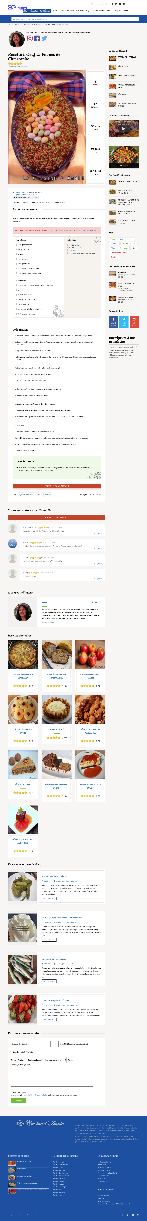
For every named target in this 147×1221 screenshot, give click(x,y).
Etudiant (114, 257)
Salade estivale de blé (127, 181)
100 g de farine (24, 264)
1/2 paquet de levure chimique (29, 273)
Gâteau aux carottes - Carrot (56, 786)
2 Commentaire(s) (70, 922)
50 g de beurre (23, 304)
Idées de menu (98, 10)
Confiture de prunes (127, 76)
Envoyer (18, 1101)
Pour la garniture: (25, 295)
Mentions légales (104, 1170)
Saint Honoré (57, 729)
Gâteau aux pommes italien (90, 676)
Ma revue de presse (104, 1167)
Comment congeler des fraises (55, 1000)
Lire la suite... (48, 898)
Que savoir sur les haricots (54, 959)
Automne (114, 244)
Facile (113, 239)
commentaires (21, 66)
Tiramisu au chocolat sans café (127, 222)
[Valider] (137, 346)
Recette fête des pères (60, 1173)
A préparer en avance (119, 252)
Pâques (48, 494)
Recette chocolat (59, 1170)
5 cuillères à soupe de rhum (28, 268)
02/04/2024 (48, 964)
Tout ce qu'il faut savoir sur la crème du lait (62, 917)
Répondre (99, 533)
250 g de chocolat (25, 245)
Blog (87, 10)
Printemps (123, 248)
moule (73, 253)
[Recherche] (136, 19)
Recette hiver (57, 1195)
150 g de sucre (23, 259)
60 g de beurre (23, 249)
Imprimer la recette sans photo (25, 194)
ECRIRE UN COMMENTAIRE (57, 486)
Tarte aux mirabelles (127, 57)
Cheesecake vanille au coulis (90, 786)
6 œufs (21, 254)
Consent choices (103, 1176)
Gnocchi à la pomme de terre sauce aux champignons (128, 202)
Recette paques (58, 1184)
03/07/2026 (48, 881)
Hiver (130, 239)
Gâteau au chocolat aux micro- (23, 841)
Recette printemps (59, 1187)
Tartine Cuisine (30, 527)
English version (121, 10)
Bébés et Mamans (104, 1201)
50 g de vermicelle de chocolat (29, 309)
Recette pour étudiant (60, 1165)
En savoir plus (47, 622)
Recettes (56, 10)
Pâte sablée (21, 1168)
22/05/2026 (48, 1005)
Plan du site (102, 1165)
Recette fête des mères (61, 1176)
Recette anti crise (129, 244)
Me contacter (102, 1178)
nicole (25, 557)
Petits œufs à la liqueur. (27, 314)
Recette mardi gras (59, 1181)
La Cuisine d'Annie (104, 1162)
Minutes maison (103, 1196)
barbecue (80, 10)
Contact (109, 10)
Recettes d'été (68, 10)
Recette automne (59, 1192)
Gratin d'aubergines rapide (127, 104)
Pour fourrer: (23, 280)
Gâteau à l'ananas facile (23, 731)
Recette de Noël (58, 1162)
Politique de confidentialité (37, 1095)
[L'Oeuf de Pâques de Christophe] (47, 126)
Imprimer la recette (21, 192)
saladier (77, 245)
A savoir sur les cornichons (54, 876)
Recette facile (57, 1167)
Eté (121, 239)
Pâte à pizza (123, 66)
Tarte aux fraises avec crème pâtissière (31, 1190)
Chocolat (39, 494)
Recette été (57, 1189)
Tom (25, 572)
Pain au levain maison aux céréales (127, 212)
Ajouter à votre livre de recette (26, 197)
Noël (134, 248)
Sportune (101, 1198)
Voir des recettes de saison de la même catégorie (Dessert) (73, 230)
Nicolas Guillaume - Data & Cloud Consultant (114, 1204)
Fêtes (113, 248)
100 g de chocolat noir (26, 299)
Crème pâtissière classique (27, 1183)
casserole (78, 248)
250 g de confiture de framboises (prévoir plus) (36, 285)
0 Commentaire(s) (70, 881)
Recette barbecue (59, 1178)
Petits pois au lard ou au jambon (127, 192)
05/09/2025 (48, 922)
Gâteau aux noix (23, 784)
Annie (25, 542)
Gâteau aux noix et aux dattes (90, 731)
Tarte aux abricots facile (126, 86)
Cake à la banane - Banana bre (56, 676)
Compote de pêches (24, 1176)
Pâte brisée (122, 94)
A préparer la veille (26, 494)
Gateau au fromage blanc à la (23, 676)
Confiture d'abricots (24, 1162)
